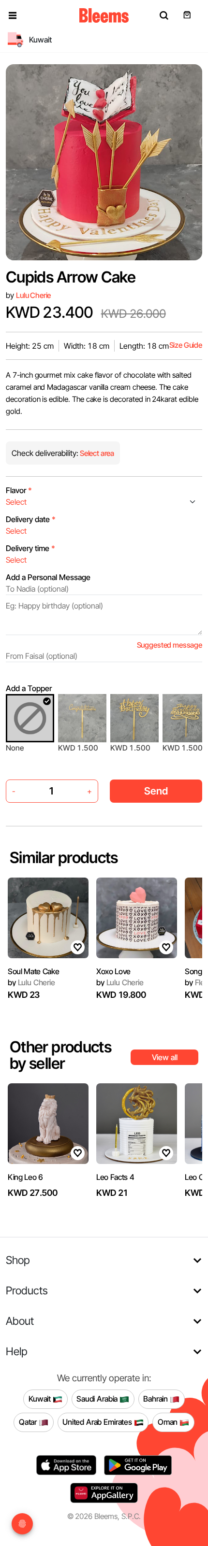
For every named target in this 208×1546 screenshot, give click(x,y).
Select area (96, 453)
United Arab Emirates (98, 1422)
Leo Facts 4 (115, 1177)
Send (156, 791)
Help (17, 1351)
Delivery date (31, 519)
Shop (18, 1259)
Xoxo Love (113, 971)
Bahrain (156, 1399)
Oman (168, 1422)
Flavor (19, 490)
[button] (12, 15)
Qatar (29, 1422)
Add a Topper (29, 688)
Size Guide (185, 345)
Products (27, 1290)
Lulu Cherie (33, 295)
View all (165, 1057)
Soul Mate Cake (33, 971)
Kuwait (41, 1399)
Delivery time (30, 548)
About (20, 1320)
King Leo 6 (25, 1177)
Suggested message (169, 645)
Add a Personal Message (48, 577)
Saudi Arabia (97, 1399)
